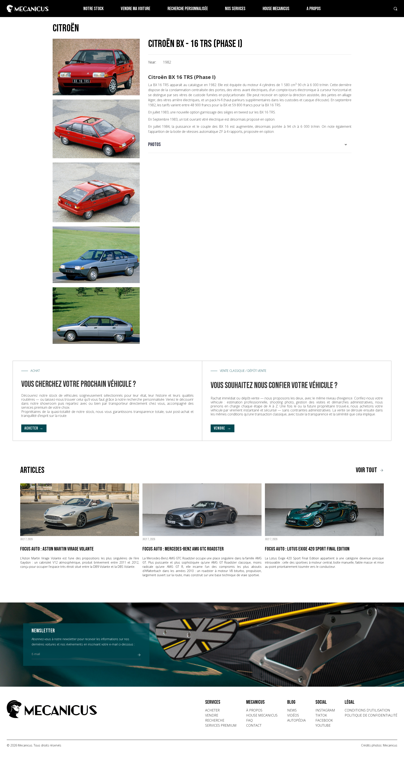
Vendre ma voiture (135, 9)
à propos (254, 710)
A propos (314, 9)
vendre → (222, 428)
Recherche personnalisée (187, 9)
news (292, 710)
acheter (212, 710)
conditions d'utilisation (367, 710)
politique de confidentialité (371, 715)
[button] (250, 144)
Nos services (235, 9)
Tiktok (321, 715)
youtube (323, 725)
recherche (214, 720)
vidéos (293, 715)
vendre (211, 715)
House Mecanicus (276, 9)
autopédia (296, 720)
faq (249, 720)
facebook (324, 720)
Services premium (221, 725)
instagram (325, 710)
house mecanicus (262, 715)
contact (254, 725)
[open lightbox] (96, 67)
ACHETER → (33, 428)
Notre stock (93, 9)
